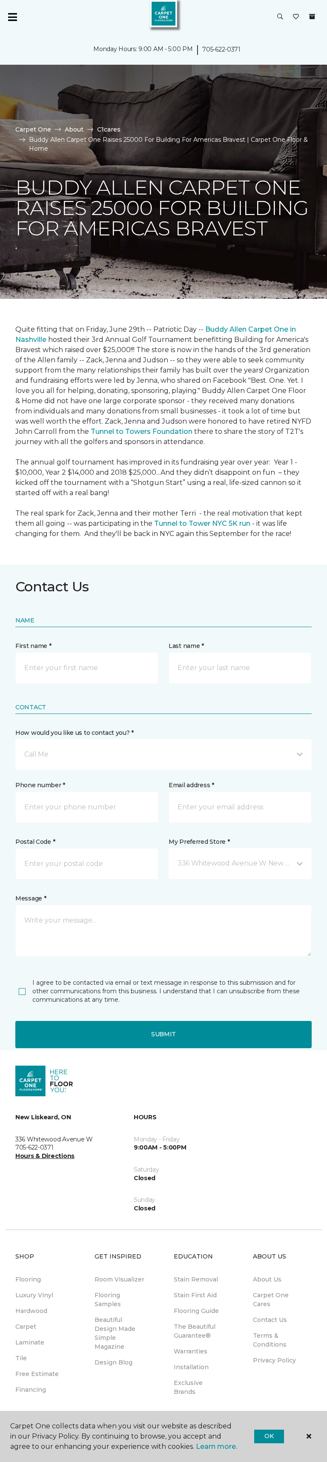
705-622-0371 (221, 49)
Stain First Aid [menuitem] (195, 1295)
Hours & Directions (45, 1156)
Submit (163, 1034)
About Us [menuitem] (267, 1279)
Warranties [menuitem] (190, 1351)
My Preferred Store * (199, 842)
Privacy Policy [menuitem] (274, 1360)
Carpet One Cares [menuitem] (271, 1299)
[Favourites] (296, 17)
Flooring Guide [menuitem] (196, 1311)
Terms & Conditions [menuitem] (270, 1340)
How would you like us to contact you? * (74, 733)
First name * (33, 646)
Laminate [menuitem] (29, 1342)
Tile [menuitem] (21, 1358)
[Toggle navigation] (12, 17)
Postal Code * (35, 842)
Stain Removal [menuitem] (196, 1279)
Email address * (191, 785)
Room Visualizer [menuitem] (119, 1279)
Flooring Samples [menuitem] (108, 1299)
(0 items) (312, 17)
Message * (30, 898)
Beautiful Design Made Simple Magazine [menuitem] (115, 1333)
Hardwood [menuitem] (31, 1311)
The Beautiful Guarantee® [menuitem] (194, 1331)
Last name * (186, 646)
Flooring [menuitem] (28, 1279)
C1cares (108, 129)
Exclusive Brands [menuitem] (188, 1387)
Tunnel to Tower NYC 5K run (202, 523)
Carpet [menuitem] (25, 1326)
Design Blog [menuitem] (113, 1362)
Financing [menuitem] (30, 1389)
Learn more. (216, 1446)
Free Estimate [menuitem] (37, 1374)
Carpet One (33, 129)
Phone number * (40, 785)
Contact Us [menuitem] (270, 1320)
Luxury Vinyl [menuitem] (34, 1295)
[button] (280, 17)
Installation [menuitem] (191, 1367)
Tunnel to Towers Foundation (141, 431)
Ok (268, 1436)
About (74, 129)
